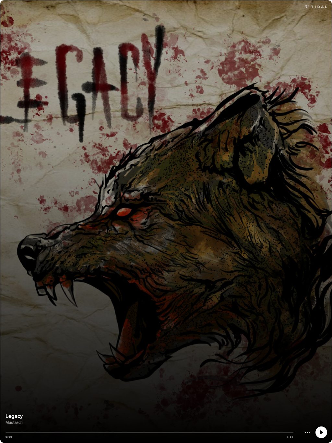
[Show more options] (308, 432)
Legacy (14, 416)
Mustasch (14, 422)
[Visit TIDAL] (315, 6)
